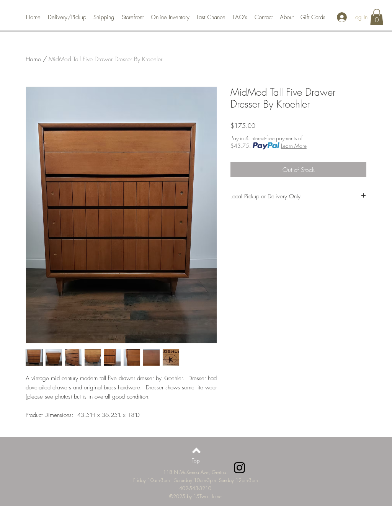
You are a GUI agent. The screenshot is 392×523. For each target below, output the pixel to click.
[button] (377, 17)
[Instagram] (239, 467)
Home (33, 59)
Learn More (294, 145)
